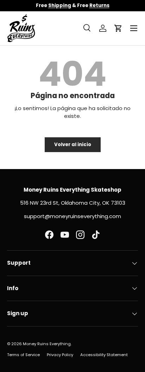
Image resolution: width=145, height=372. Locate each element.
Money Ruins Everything (47, 344)
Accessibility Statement (104, 355)
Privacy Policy (60, 355)
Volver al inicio (72, 144)
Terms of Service (23, 355)
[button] (118, 28)
